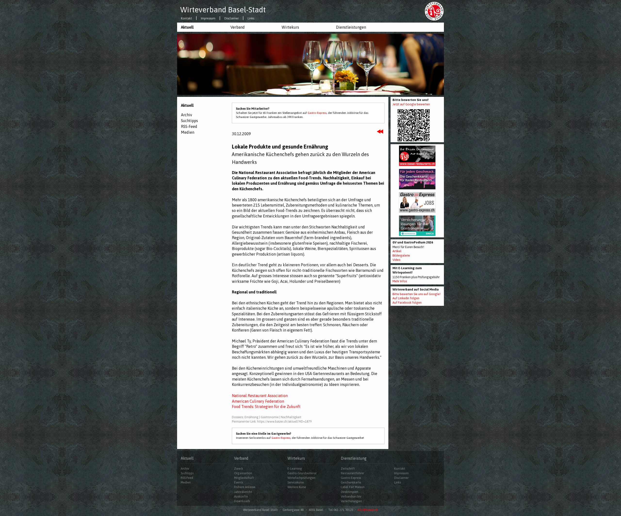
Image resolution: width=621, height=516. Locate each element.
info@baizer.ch (368, 510)
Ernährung (252, 417)
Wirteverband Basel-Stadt (223, 9)
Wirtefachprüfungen (301, 478)
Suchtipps (189, 120)
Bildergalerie (401, 255)
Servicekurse (295, 482)
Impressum (208, 18)
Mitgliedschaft (244, 478)
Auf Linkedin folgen (405, 298)
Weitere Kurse (296, 487)
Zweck (238, 468)
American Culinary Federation (258, 401)
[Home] (434, 11)
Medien (187, 132)
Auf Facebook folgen (407, 302)
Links (251, 18)
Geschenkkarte (351, 482)
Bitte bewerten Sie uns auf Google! (416, 294)
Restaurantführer (352, 473)
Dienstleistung (354, 458)
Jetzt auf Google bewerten (411, 104)
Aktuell (187, 27)
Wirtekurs (290, 27)
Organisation (243, 473)
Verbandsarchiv (351, 496)
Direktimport (349, 492)
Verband (237, 27)
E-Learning (294, 468)
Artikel (396, 251)
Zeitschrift (348, 468)
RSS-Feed (189, 126)
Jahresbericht (243, 492)
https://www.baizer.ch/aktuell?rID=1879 (284, 421)
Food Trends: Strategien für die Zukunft (266, 406)
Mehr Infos (399, 281)
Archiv (186, 115)
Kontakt (186, 18)
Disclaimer (231, 18)
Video (396, 260)
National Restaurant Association (260, 395)
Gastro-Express (317, 113)
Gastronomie (270, 417)
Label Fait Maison (353, 487)
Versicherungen (351, 501)
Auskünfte (241, 496)
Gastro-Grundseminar (302, 473)
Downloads (242, 501)
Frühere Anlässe (244, 487)
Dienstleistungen (351, 27)
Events (238, 482)
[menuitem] (202, 27)
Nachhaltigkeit (291, 417)
